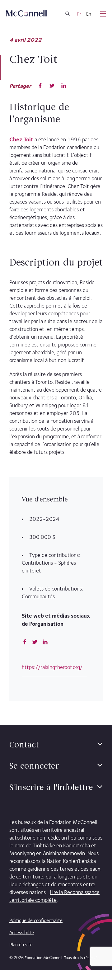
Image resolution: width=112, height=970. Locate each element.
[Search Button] (67, 15)
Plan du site (21, 945)
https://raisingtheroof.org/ (52, 667)
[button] (100, 744)
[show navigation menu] (103, 13)
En (88, 14)
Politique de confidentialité (36, 920)
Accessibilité (21, 932)
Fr (79, 14)
